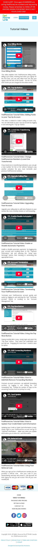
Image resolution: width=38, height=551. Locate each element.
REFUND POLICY (16, 540)
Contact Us (19, 506)
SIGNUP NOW (23, 18)
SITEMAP (19, 542)
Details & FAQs (19, 503)
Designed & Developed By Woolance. (19, 545)
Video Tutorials (19, 498)
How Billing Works (19, 509)
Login (15, 18)
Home (19, 495)
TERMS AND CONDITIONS (30, 540)
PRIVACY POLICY (5, 540)
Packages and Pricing (19, 500)
